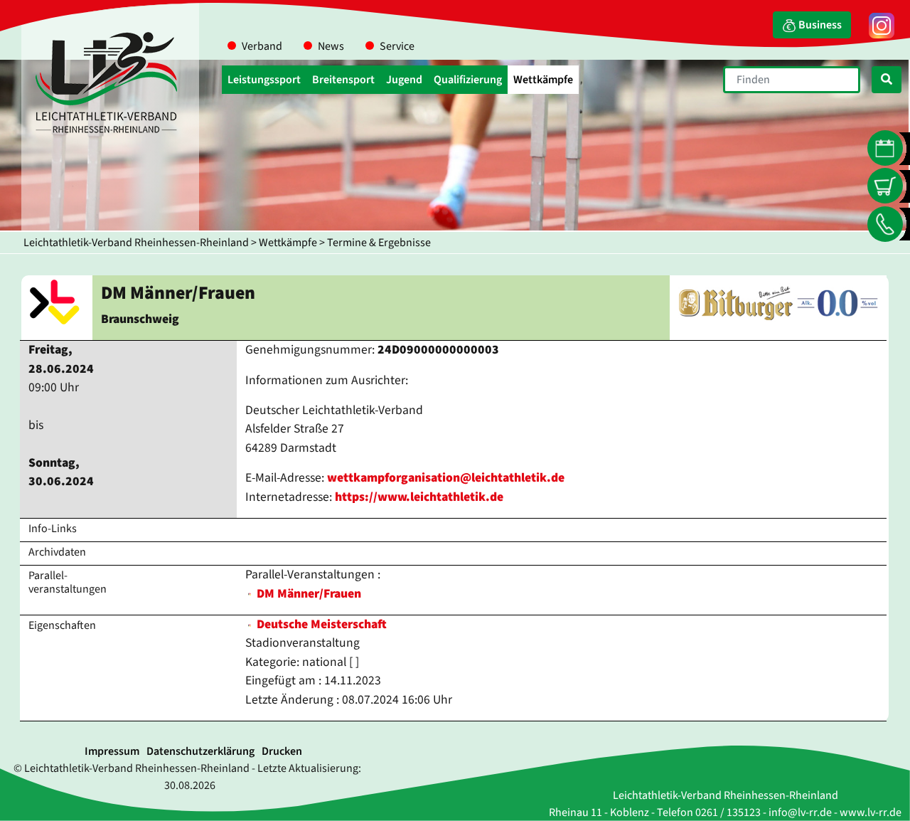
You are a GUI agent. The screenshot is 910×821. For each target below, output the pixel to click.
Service (397, 46)
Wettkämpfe (288, 242)
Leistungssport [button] (264, 80)
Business (819, 25)
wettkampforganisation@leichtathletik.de (445, 478)
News (331, 46)
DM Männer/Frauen (309, 594)
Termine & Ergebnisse (379, 242)
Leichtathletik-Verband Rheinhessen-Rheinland (136, 242)
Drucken (282, 751)
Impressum (112, 751)
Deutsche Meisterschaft (320, 624)
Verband (262, 46)
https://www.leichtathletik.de (419, 497)
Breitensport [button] (343, 80)
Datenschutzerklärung (200, 751)
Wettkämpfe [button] (543, 80)
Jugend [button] (404, 80)
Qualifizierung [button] (468, 80)
